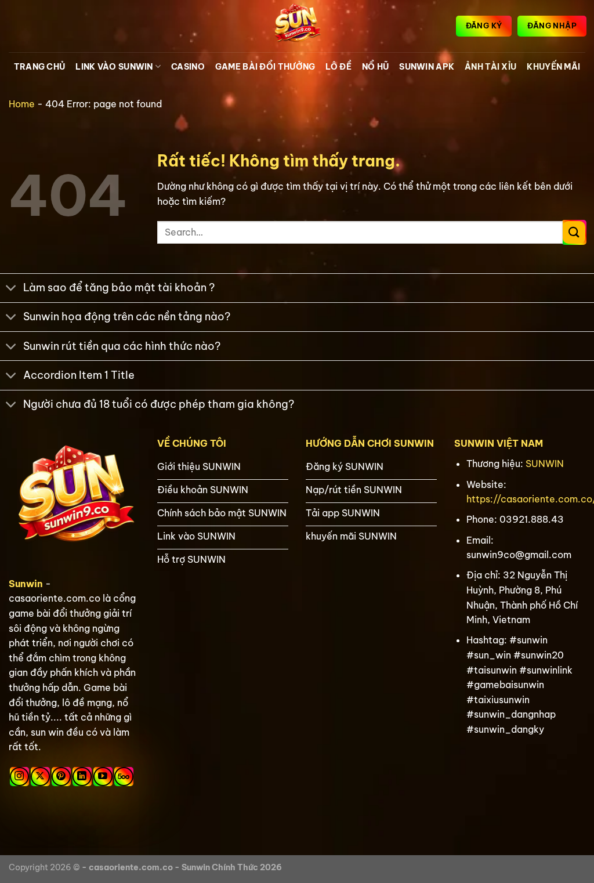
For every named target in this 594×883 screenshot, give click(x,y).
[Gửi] (574, 232)
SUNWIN (545, 463)
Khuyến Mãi (553, 66)
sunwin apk (426, 66)
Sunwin (26, 583)
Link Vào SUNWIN (114, 66)
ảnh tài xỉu (490, 66)
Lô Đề (338, 66)
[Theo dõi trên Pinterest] (61, 776)
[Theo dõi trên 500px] (123, 776)
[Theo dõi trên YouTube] (103, 776)
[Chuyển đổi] (11, 289)
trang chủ (40, 66)
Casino (188, 66)
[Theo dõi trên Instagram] (19, 776)
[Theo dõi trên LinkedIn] (82, 776)
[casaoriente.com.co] (297, 26)
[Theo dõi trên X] (40, 776)
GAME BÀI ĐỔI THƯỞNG (265, 66)
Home (22, 104)
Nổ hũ (375, 66)
